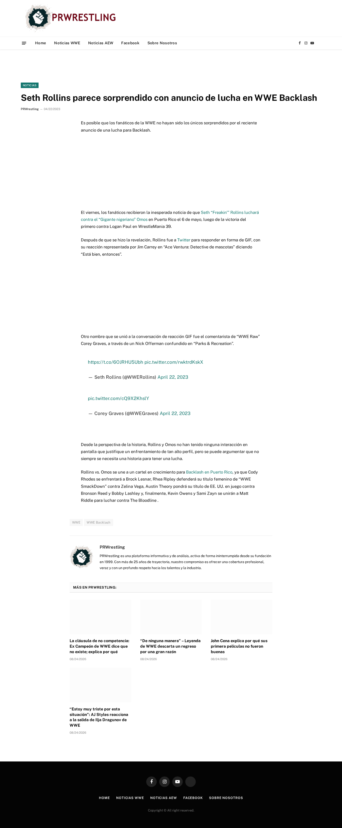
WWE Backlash (99, 522)
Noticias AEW (100, 43)
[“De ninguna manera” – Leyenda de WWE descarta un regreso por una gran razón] (171, 617)
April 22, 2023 (172, 377)
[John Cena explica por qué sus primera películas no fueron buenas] (241, 617)
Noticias (30, 85)
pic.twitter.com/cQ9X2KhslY (118, 398)
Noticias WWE (67, 43)
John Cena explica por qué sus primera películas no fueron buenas (239, 646)
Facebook (130, 43)
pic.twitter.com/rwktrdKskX (173, 362)
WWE (76, 522)
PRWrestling (30, 109)
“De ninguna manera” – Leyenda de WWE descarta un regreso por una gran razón (170, 646)
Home (40, 43)
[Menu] (24, 43)
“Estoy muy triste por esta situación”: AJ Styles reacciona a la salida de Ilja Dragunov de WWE (99, 717)
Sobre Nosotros (162, 43)
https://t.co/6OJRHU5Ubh (115, 362)
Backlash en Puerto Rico (209, 472)
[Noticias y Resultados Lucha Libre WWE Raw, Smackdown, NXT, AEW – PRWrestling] (72, 18)
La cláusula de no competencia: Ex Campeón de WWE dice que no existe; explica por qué (99, 646)
